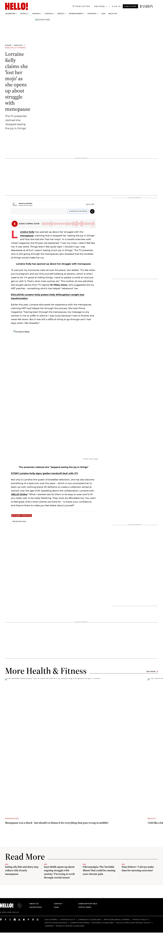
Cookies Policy (67, 919)
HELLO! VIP (112, 14)
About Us (34, 904)
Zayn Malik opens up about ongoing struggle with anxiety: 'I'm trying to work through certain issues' (59, 872)
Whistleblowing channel (117, 919)
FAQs (56, 907)
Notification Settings (56, 923)
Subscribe (130, 6)
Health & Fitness (15, 48)
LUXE (103, 14)
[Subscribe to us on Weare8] (33, 919)
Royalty (23, 14)
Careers (49, 926)
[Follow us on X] (10, 919)
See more (151, 671)
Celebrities (10, 14)
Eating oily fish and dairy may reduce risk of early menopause (22, 870)
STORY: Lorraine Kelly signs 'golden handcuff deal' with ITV (44, 473)
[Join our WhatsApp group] (38, 919)
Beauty (61, 14)
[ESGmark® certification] (18, 905)
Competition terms (79, 923)
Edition (99, 6)
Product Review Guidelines (70, 926)
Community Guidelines (89, 919)
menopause (27, 235)
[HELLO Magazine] (16, 6)
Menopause (19, 521)
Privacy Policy (140, 919)
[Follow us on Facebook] (6, 919)
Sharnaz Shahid (25, 203)
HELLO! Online (19, 494)
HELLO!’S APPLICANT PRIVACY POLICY (133, 923)
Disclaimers (51, 919)
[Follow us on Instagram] (1, 919)
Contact (58, 904)
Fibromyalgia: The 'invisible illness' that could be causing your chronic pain (99, 870)
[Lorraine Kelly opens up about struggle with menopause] (146, 6)
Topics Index (84, 907)
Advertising (35, 907)
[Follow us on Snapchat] (24, 919)
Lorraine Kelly (27, 232)
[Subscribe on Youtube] (19, 919)
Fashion (36, 14)
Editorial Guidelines (102, 923)
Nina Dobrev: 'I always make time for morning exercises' (138, 868)
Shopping (91, 14)
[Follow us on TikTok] (15, 919)
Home (8, 45)
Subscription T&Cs (87, 904)
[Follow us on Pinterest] (29, 919)
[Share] (92, 212)
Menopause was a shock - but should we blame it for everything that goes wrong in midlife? (57, 823)
